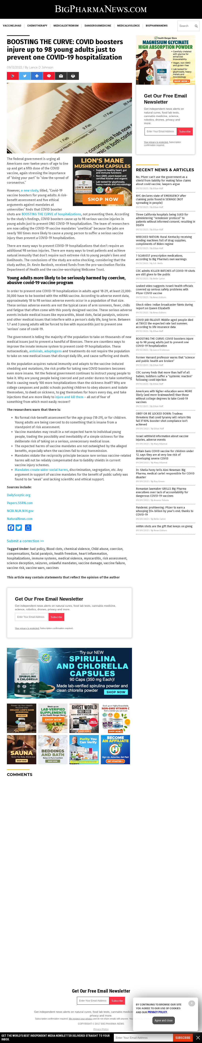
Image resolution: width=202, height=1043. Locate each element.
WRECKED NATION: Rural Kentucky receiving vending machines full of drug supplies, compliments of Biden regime (164, 240)
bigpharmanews (156, 25)
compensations (18, 554)
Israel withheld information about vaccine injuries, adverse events (162, 438)
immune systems (44, 558)
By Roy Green (158, 481)
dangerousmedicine (98, 25)
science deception (20, 563)
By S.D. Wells (156, 263)
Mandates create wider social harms (41, 470)
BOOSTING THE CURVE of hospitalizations (51, 214)
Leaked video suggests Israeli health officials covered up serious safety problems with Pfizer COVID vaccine (164, 289)
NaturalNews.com (20, 519)
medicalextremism (66, 25)
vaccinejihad (12, 25)
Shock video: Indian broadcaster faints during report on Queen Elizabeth (164, 306)
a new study (29, 190)
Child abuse (99, 549)
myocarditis (92, 558)
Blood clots (54, 549)
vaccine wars (35, 568)
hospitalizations (18, 558)
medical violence (70, 558)
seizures (41, 563)
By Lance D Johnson (159, 350)
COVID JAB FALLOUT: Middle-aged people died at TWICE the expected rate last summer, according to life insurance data (164, 323)
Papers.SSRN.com (20, 503)
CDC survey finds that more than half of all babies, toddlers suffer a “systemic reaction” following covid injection (164, 376)
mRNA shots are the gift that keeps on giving (164, 526)
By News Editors (158, 297)
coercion (116, 549)
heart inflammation (93, 554)
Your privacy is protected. (27, 628)
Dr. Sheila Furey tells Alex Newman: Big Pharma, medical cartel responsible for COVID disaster (165, 473)
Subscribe (182, 1038)
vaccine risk (15, 568)
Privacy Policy (101, 1029)
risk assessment (114, 558)
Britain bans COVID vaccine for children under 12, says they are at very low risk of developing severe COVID (165, 455)
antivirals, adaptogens (45, 351)
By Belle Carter (157, 278)
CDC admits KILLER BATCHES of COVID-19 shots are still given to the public (165, 272)
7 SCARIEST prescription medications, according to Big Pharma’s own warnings (161, 257)
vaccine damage (90, 563)
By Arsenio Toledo (160, 500)
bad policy (37, 549)
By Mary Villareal (159, 444)
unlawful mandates (63, 563)
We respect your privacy (81, 1018)
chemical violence (77, 549)
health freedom (65, 554)
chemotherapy (37, 25)
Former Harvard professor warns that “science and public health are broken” (165, 359)
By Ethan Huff (156, 188)
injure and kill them (69, 397)
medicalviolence (128, 25)
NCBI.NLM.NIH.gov (20, 511)
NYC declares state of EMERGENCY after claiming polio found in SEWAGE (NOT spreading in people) (161, 199)
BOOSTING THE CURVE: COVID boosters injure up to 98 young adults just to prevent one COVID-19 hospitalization (164, 342)
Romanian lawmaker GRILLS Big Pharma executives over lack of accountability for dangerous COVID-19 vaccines (162, 492)
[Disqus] (69, 829)
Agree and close (164, 1020)
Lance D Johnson (41, 67)
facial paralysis (42, 554)
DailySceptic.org (18, 495)
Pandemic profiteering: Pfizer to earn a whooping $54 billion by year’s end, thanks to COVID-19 (164, 511)
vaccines (52, 568)
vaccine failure (114, 563)
